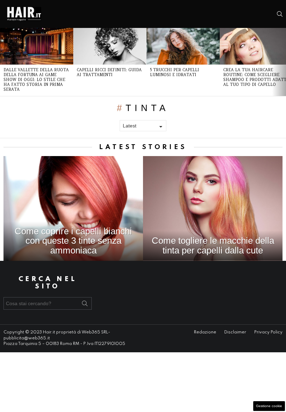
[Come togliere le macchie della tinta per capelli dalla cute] (213, 208)
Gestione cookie (269, 406)
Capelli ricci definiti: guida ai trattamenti (109, 72)
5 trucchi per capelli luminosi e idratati (174, 72)
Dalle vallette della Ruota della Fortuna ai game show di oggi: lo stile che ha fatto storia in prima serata (36, 79)
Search (85, 304)
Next (282, 62)
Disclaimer (235, 332)
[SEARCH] (280, 14)
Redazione (205, 332)
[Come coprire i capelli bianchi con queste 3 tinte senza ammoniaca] (73, 208)
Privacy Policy (268, 332)
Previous (3, 62)
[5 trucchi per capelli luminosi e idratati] (183, 46)
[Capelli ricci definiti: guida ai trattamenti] (109, 46)
